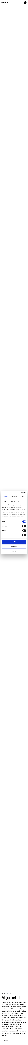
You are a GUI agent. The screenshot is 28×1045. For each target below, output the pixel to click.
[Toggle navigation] (25, 2)
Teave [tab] (22, 496)
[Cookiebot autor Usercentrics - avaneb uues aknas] (20, 493)
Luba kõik (14, 541)
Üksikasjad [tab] (14, 496)
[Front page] (5, 2)
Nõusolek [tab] (5, 496)
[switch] (24, 526)
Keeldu (14, 551)
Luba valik (14, 546)
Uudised (5, 1040)
